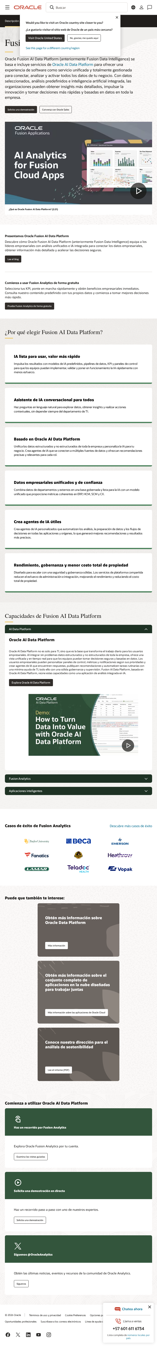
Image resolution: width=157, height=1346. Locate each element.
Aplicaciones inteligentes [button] (25, 791)
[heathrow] (120, 855)
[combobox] (87, 7)
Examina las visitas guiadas (31, 1156)
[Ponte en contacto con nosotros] (149, 7)
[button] (7, 7)
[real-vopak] (120, 869)
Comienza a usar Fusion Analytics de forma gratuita (42, 283)
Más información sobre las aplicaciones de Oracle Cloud (76, 1012)
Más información (56, 945)
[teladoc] (78, 869)
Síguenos (21, 1283)
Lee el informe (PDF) (58, 1069)
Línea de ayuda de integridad (100, 1321)
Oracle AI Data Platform (72, 64)
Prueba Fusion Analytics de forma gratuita (30, 305)
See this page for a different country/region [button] (53, 48)
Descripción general (17, 21)
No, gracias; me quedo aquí (84, 37)
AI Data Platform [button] (20, 629)
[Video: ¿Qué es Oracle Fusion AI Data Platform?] (78, 163)
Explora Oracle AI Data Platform (31, 682)
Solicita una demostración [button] (21, 109)
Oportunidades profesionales (21, 1321)
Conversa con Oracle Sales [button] (55, 109)
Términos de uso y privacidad (45, 1315)
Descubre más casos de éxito (131, 826)
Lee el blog (12, 259)
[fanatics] (37, 855)
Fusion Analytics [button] (20, 778)
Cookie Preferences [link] (75, 1315)
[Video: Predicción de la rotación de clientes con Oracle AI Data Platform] (83, 725)
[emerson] (120, 841)
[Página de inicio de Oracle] (28, 7)
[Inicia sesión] (141, 7)
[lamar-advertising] (37, 869)
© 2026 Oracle (13, 1315)
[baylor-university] (37, 841)
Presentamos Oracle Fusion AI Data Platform (37, 236)
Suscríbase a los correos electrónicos (61, 1321)
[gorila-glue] (78, 855)
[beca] (78, 841)
